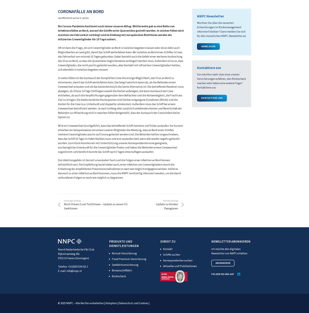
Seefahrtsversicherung (125, 265)
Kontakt (168, 249)
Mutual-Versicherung (124, 253)
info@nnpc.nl (74, 271)
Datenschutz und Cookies (133, 303)
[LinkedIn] (238, 274)
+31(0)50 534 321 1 (78, 267)
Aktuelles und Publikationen (180, 266)
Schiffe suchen (171, 255)
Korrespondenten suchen (177, 261)
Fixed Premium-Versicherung (129, 259)
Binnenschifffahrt (122, 271)
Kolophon (111, 303)
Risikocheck (119, 276)
